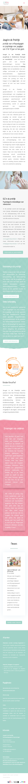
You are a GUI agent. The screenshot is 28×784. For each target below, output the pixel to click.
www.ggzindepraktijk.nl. (10, 239)
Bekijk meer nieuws (14, 622)
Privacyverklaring (6, 777)
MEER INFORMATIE (11, 296)
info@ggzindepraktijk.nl (10, 243)
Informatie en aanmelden (13, 252)
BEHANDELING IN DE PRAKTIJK (11, 688)
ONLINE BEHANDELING (9, 690)
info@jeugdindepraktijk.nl (9, 749)
